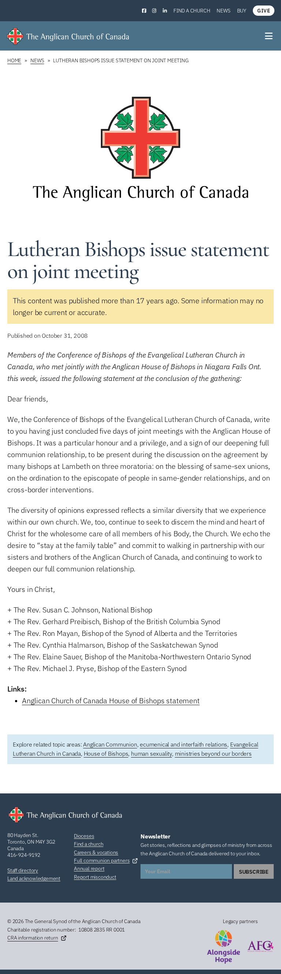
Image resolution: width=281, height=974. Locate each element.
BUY (241, 10)
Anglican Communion (110, 744)
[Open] (269, 36)
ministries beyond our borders (213, 753)
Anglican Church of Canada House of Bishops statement (111, 700)
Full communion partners (102, 860)
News (223, 10)
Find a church (191, 10)
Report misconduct (95, 877)
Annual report (89, 868)
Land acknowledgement (33, 878)
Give (263, 10)
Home (14, 60)
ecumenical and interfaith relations (183, 744)
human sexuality (151, 753)
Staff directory (22, 870)
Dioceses (84, 836)
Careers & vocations (96, 852)
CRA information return (32, 937)
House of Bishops (106, 753)
